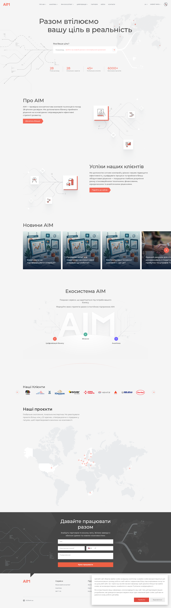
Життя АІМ (91, 585)
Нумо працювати (85, 565)
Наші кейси (91, 588)
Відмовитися (157, 600)
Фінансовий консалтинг (62, 585)
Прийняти (141, 600)
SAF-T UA (58, 591)
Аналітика (58, 588)
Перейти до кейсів (99, 190)
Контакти (91, 591)
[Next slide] (166, 250)
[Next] (153, 392)
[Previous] (17, 392)
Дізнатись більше (32, 121)
